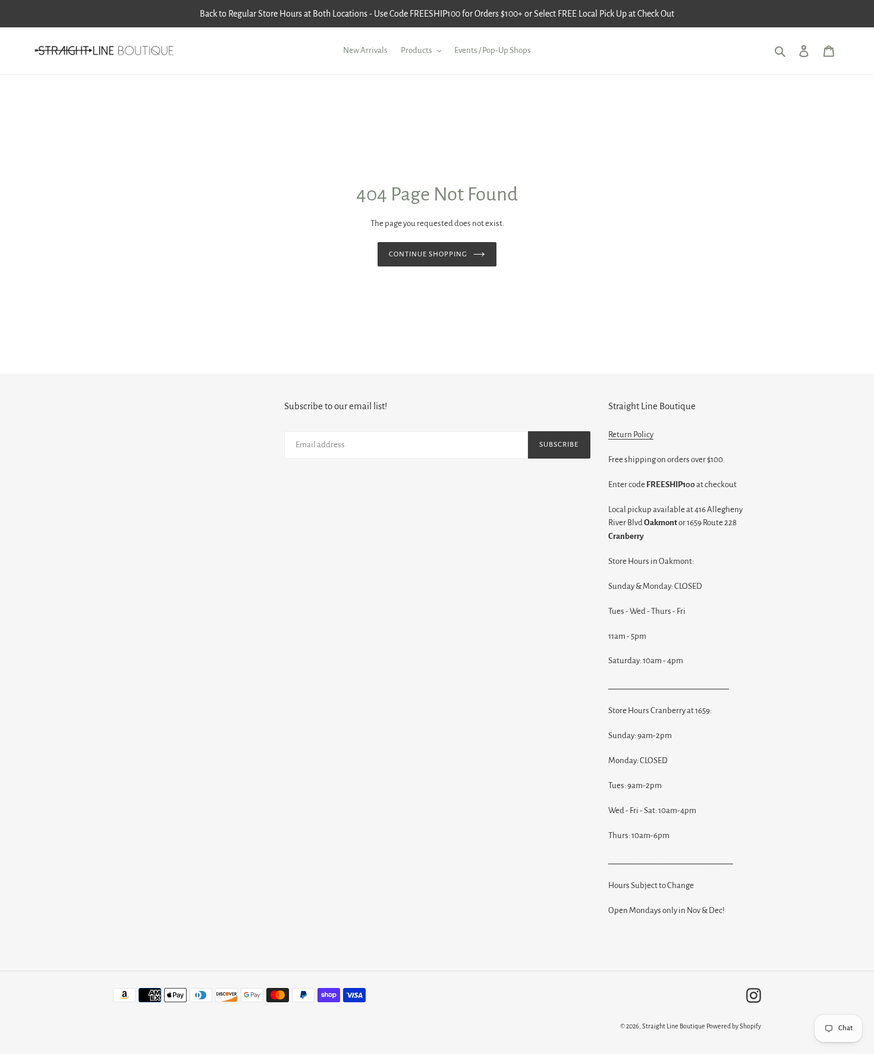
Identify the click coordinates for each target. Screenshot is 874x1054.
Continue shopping (428, 254)
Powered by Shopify (733, 1026)
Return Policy (630, 434)
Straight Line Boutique (673, 1026)
